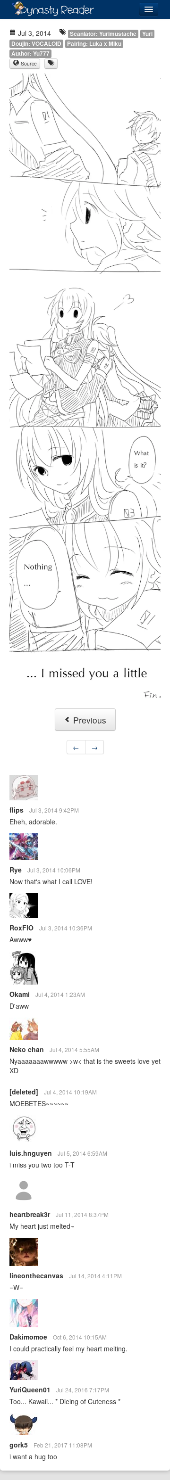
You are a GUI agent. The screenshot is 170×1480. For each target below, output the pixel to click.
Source (28, 63)
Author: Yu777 (30, 53)
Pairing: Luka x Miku (94, 44)
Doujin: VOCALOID (36, 44)
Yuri (147, 34)
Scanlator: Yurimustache (103, 34)
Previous (88, 720)
